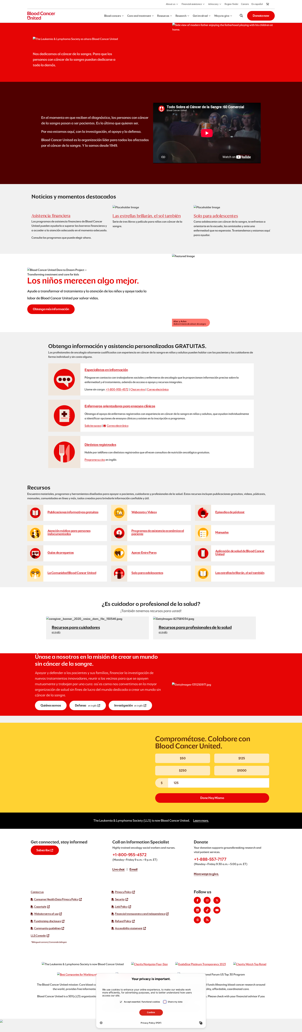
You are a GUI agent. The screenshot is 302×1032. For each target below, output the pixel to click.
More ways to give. (206, 874)
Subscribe (43, 850)
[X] (216, 900)
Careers (245, 4)
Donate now (261, 16)
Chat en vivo (137, 389)
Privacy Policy (123, 892)
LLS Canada (38, 935)
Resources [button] (163, 16)
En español (257, 4)
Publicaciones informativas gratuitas (73, 512)
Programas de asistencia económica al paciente (157, 532)
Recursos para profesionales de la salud (195, 629)
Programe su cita (95, 460)
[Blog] (207, 919)
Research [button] (180, 16)
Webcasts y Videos (144, 512)
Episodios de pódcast (230, 512)
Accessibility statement (128, 928)
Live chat (118, 869)
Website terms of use (46, 914)
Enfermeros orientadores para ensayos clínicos (120, 406)
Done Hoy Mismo (212, 798)
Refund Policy (123, 921)
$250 (182, 770)
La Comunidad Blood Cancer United (72, 573)
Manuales (222, 532)
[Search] (241, 15)
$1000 (241, 770)
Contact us (37, 892)
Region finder (231, 4)
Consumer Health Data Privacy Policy (56, 899)
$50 (183, 758)
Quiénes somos (51, 705)
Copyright (40, 906)
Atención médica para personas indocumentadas (69, 532)
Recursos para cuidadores (76, 629)
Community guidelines (47, 928)
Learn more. (201, 820)
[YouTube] (216, 910)
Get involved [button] (200, 16)
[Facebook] (197, 900)
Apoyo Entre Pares (143, 553)
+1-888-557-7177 (210, 859)
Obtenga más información (51, 309)
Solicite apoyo (93, 426)
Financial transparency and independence (140, 914)
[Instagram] (207, 900)
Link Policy (121, 906)
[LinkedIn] (197, 910)
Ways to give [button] (221, 16)
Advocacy (213, 4)
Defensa (86, 705)
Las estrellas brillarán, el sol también (147, 215)
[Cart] (268, 4)
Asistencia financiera (50, 215)
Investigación (128, 705)
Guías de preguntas (61, 553)
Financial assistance (192, 4)
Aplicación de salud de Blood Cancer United (239, 552)
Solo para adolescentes (216, 215)
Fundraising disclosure (47, 921)
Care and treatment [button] (139, 16)
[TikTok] (207, 910)
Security (120, 899)
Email (134, 869)
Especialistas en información (106, 370)
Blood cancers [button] (112, 16)
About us (170, 4)
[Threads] (197, 919)
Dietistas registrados (100, 444)
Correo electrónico (158, 389)
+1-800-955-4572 (117, 389)
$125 (241, 758)
